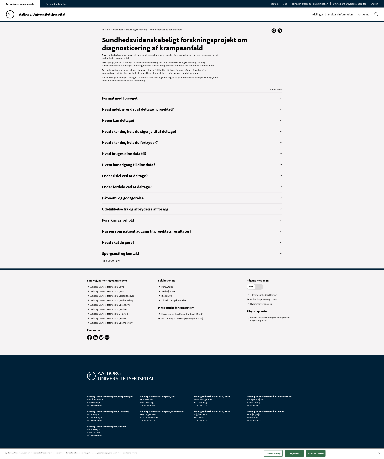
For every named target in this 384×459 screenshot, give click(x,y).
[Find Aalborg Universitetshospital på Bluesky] (101, 338)
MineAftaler (167, 286)
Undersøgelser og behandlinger (166, 29)
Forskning (363, 14)
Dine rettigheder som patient (176, 307)
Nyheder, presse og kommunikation (310, 3)
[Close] (379, 453)
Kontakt (274, 3)
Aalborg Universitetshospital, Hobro (108, 309)
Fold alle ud (276, 89)
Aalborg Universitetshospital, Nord (107, 291)
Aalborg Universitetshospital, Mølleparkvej (111, 300)
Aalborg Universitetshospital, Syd (107, 286)
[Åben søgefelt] (376, 14)
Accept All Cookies (316, 453)
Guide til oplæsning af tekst (264, 299)
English (374, 3)
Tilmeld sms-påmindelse (173, 300)
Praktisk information (340, 14)
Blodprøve (166, 295)
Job (285, 3)
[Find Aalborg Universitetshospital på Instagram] (107, 338)
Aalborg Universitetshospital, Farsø (108, 318)
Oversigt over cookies (261, 303)
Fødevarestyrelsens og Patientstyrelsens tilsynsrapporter (270, 319)
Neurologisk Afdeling (136, 29)
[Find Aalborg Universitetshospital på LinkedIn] (95, 338)
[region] (192, 453)
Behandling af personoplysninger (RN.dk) (182, 318)
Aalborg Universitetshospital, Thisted (109, 313)
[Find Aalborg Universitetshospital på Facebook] (89, 338)
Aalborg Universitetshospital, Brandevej (110, 304)
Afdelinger (317, 14)
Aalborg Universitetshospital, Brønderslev (111, 322)
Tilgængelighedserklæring (263, 294)
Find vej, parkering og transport (107, 280)
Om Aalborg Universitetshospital (349, 3)
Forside (106, 29)
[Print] (274, 31)
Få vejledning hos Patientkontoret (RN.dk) (182, 313)
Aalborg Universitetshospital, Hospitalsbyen (112, 295)
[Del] (280, 30)
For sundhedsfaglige (56, 3)
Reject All (294, 453)
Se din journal (168, 291)
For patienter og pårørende (20, 3)
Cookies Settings (273, 453)
